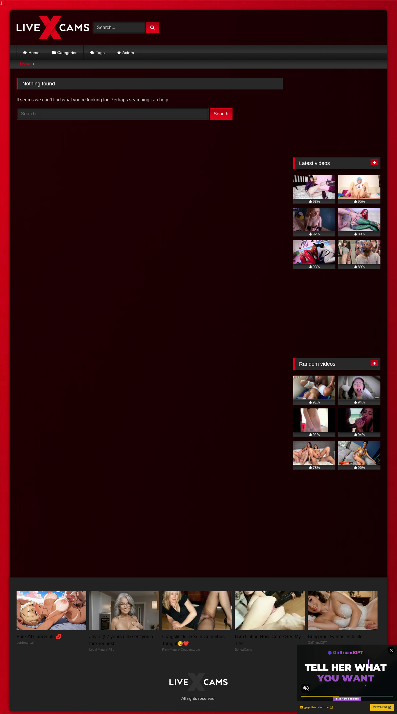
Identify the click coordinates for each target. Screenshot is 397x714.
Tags (100, 52)
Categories (67, 52)
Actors (128, 52)
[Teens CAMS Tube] (53, 27)
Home (34, 52)
